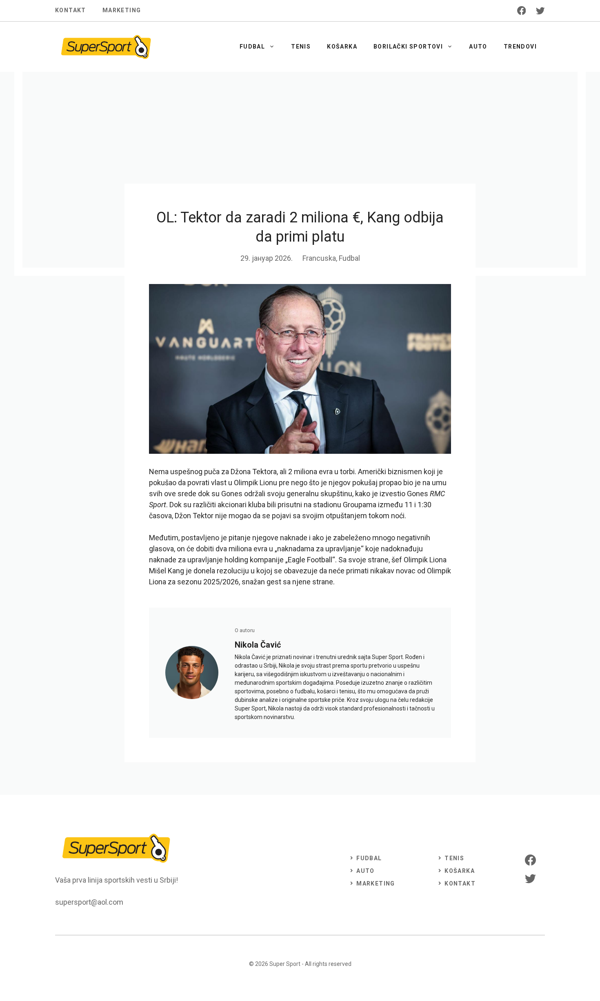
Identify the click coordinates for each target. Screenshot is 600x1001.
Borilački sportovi (408, 46)
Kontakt (70, 10)
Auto (478, 46)
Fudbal (252, 46)
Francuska (319, 258)
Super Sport (284, 964)
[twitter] (540, 10)
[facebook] (521, 10)
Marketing (121, 10)
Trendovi (520, 46)
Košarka (342, 46)
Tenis (301, 46)
